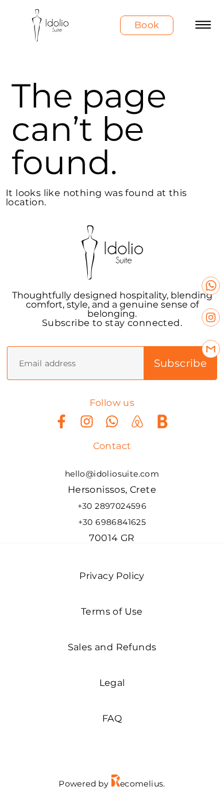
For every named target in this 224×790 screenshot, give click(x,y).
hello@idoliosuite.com (112, 474)
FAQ (112, 718)
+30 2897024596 (112, 506)
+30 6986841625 (112, 522)
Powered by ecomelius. (112, 784)
